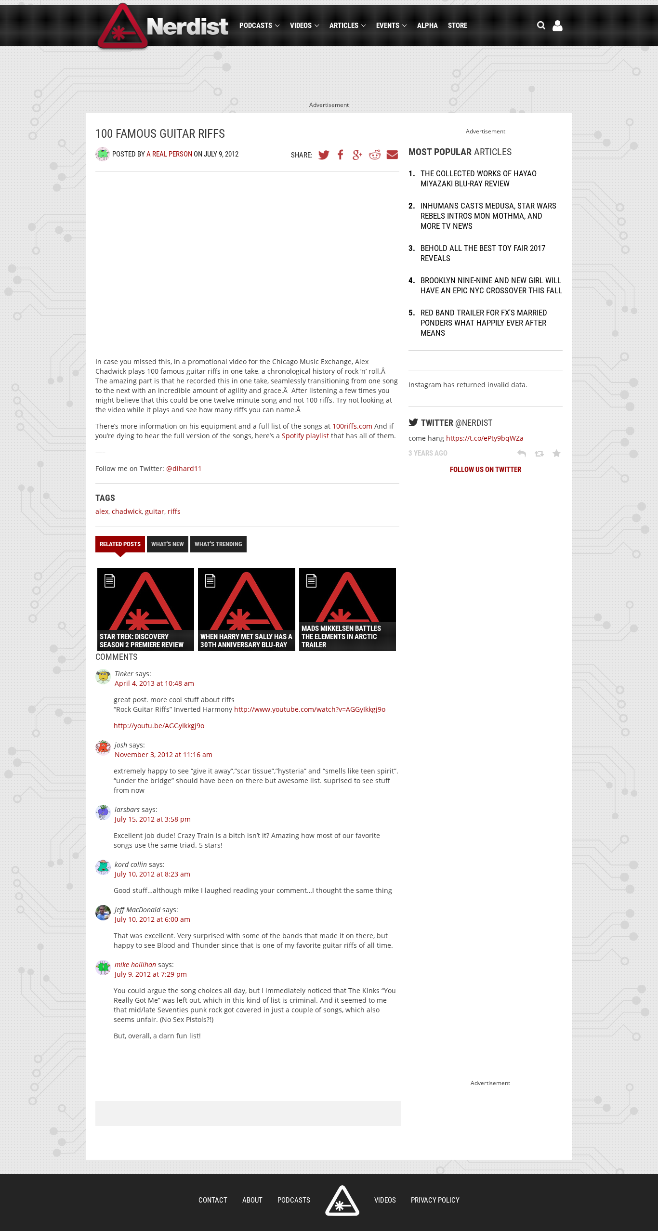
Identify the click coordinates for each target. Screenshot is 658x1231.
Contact (212, 1200)
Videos (301, 25)
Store (457, 25)
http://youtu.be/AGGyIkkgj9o (159, 725)
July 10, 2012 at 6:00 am (152, 919)
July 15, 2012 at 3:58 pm (153, 819)
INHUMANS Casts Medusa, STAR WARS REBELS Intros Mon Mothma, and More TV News (488, 216)
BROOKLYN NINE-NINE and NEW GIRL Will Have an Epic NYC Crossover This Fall (491, 285)
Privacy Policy (435, 1200)
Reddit (374, 154)
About (252, 1200)
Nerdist (163, 27)
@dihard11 (184, 468)
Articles (343, 25)
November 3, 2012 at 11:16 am (163, 754)
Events (387, 25)
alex (101, 511)
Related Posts (120, 544)
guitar (154, 511)
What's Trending (218, 544)
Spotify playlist (305, 435)
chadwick (127, 511)
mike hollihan (135, 964)
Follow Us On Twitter (485, 469)
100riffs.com (352, 426)
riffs (174, 511)
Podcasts (255, 25)
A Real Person (169, 154)
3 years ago (427, 453)
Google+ (358, 154)
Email (391, 154)
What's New (167, 544)
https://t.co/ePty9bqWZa (485, 438)
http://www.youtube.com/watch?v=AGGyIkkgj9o (309, 709)
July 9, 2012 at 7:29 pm (151, 974)
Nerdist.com (342, 1200)
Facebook (341, 154)
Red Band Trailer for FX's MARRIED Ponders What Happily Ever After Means (484, 323)
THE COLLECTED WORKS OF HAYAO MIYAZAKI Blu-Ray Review (479, 178)
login (558, 25)
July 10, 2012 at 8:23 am (152, 873)
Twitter (324, 154)
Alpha (427, 25)
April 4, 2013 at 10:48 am (154, 683)
